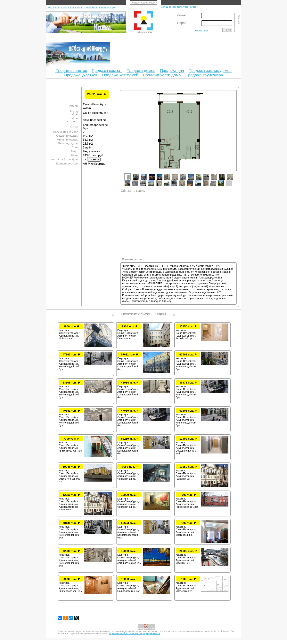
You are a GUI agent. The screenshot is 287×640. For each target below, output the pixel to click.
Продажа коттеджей (120, 75)
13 (225, 180)
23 (193, 186)
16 (138, 186)
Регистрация (201, 30)
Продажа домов (141, 70)
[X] (76, 618)
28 (232, 186)
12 (217, 180)
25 (208, 186)
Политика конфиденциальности (144, 633)
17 (146, 186)
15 (130, 186)
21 (177, 186)
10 (201, 180)
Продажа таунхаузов (204, 75)
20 (169, 186)
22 (185, 186)
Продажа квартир (71, 70)
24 (201, 186)
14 (233, 180)
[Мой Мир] (71, 618)
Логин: (181, 15)
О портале (60, 7)
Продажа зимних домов (210, 70)
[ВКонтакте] (60, 618)
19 (162, 186)
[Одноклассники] (65, 618)
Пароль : (183, 23)
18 (154, 186)
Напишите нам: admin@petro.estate (178, 7)
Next (240, 137)
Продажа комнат (107, 70)
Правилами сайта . (119, 633)
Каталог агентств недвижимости (82, 7)
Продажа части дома (162, 75)
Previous (117, 137)
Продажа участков (80, 75)
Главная (50, 7)
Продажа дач (172, 70)
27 (224, 186)
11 (209, 180)
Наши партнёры (107, 7)
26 (216, 186)
